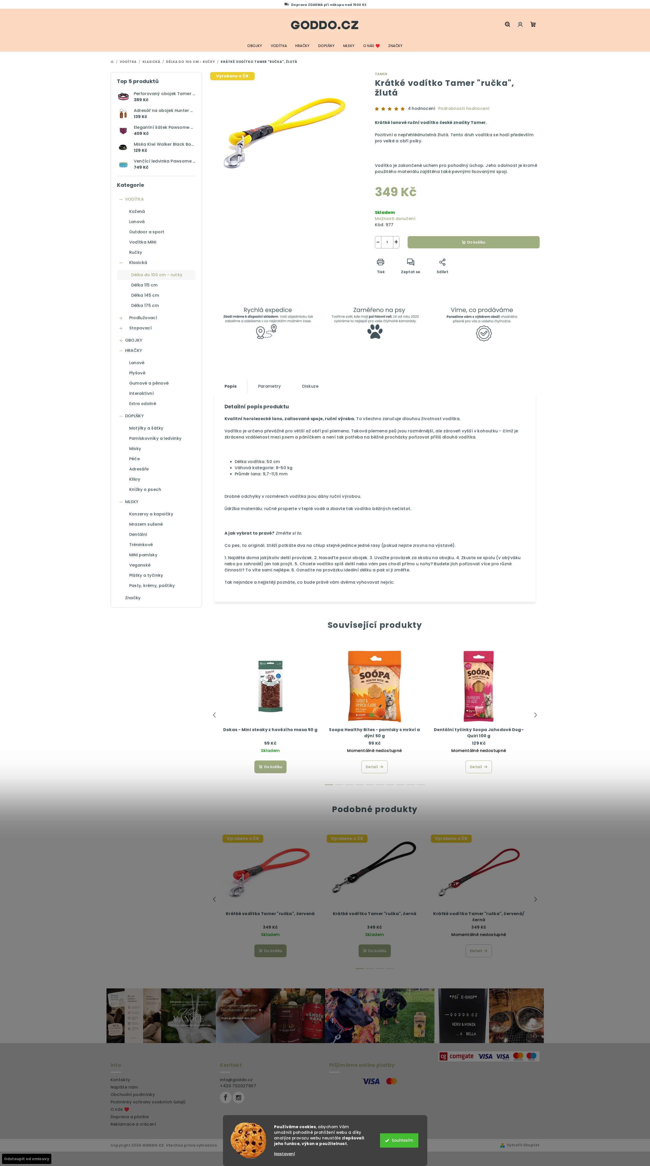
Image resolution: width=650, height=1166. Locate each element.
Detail (372, 766)
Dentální (138, 534)
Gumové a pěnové (149, 383)
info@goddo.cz (236, 1080)
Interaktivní (141, 393)
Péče (134, 459)
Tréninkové (141, 545)
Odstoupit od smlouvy (26, 1158)
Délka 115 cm (144, 285)
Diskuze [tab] (310, 386)
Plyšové (137, 373)
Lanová (137, 222)
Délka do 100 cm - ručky (157, 275)
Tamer (381, 74)
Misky (135, 449)
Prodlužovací (143, 318)
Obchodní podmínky (133, 1095)
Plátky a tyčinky (146, 575)
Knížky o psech (145, 489)
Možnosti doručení (395, 219)
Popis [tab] (230, 386)
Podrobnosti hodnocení (463, 108)
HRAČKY (133, 350)
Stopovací (140, 328)
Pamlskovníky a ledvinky (155, 438)
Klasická (138, 262)
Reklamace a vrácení (133, 1124)
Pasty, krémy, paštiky (152, 585)
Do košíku (476, 242)
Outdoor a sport (146, 232)
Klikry (134, 479)
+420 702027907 (238, 1086)
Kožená (137, 211)
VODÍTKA (134, 199)
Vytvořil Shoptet (523, 1145)
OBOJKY (134, 340)
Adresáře (139, 469)
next (535, 715)
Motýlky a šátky (146, 428)
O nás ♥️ (120, 1109)
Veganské (140, 565)
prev (214, 715)
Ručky (135, 252)
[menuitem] (254, 46)
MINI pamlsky (143, 555)
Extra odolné (142, 404)
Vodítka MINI (143, 242)
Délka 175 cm (145, 305)
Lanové (137, 363)
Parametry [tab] (269, 386)
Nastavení (284, 1154)
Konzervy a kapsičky (151, 514)
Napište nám (124, 1087)
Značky (133, 598)
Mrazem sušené (146, 524)
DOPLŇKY (134, 416)
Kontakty (120, 1080)
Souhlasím (402, 1140)
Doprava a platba (130, 1117)
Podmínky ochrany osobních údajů (148, 1102)
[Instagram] (238, 1097)
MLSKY (132, 502)
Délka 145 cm (145, 295)
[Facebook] (226, 1097)
